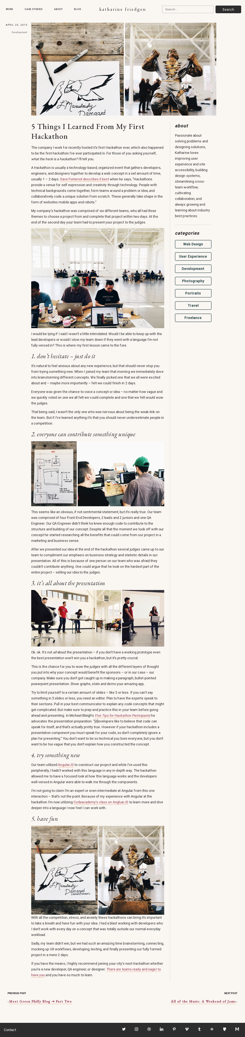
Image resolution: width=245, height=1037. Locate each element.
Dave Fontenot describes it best (84, 179)
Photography (193, 281)
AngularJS (66, 765)
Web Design (193, 244)
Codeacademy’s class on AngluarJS (101, 802)
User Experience (193, 256)
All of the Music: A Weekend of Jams (203, 1001)
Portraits (193, 293)
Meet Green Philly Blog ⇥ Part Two (40, 1001)
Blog (77, 9)
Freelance (193, 318)
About (58, 9)
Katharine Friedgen (122, 9)
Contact (10, 1030)
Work (9, 9)
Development (19, 32)
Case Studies (34, 9)
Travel (193, 305)
